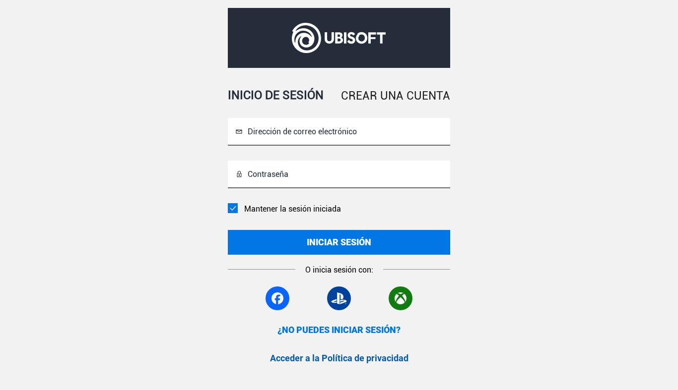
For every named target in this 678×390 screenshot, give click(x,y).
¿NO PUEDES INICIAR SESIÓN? (339, 330)
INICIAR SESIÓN (339, 242)
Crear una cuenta (395, 96)
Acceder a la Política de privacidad (339, 358)
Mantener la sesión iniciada (292, 209)
